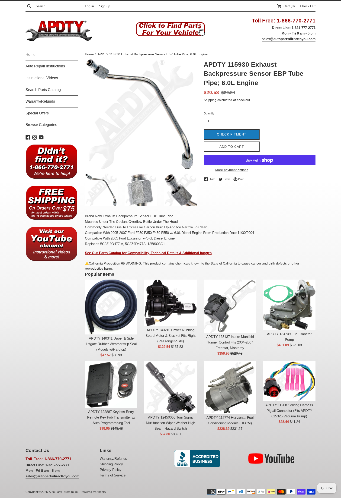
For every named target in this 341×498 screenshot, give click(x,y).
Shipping (210, 100)
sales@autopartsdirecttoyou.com (288, 39)
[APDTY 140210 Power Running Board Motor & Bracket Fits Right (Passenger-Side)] (170, 303)
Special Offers (37, 113)
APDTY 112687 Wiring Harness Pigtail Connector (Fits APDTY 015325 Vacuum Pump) (289, 410)
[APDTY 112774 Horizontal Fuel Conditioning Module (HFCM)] (230, 387)
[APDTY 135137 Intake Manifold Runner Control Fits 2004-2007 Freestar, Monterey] (230, 306)
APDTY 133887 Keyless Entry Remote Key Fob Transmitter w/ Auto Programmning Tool (111, 417)
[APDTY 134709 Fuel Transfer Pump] (289, 305)
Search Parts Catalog (43, 90)
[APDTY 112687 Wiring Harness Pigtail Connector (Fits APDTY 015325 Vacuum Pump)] (289, 381)
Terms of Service (112, 475)
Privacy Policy (111, 470)
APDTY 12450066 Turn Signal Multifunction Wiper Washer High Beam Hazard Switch (170, 422)
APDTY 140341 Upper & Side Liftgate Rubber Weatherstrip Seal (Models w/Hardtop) (111, 343)
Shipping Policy (111, 464)
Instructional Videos (42, 78)
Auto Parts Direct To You (64, 492)
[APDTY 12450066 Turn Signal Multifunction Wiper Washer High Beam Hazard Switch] (170, 387)
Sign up (104, 6)
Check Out (307, 6)
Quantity (209, 113)
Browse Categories (41, 125)
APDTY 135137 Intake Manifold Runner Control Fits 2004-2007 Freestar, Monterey (230, 342)
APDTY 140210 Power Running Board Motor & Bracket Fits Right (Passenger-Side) (170, 335)
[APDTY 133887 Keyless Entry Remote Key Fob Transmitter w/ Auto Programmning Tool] (111, 384)
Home (30, 55)
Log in (89, 6)
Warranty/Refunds (40, 101)
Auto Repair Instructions (45, 66)
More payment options (231, 170)
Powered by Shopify (93, 492)
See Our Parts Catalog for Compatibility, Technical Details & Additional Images (148, 253)
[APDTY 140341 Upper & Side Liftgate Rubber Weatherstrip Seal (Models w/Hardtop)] (111, 307)
